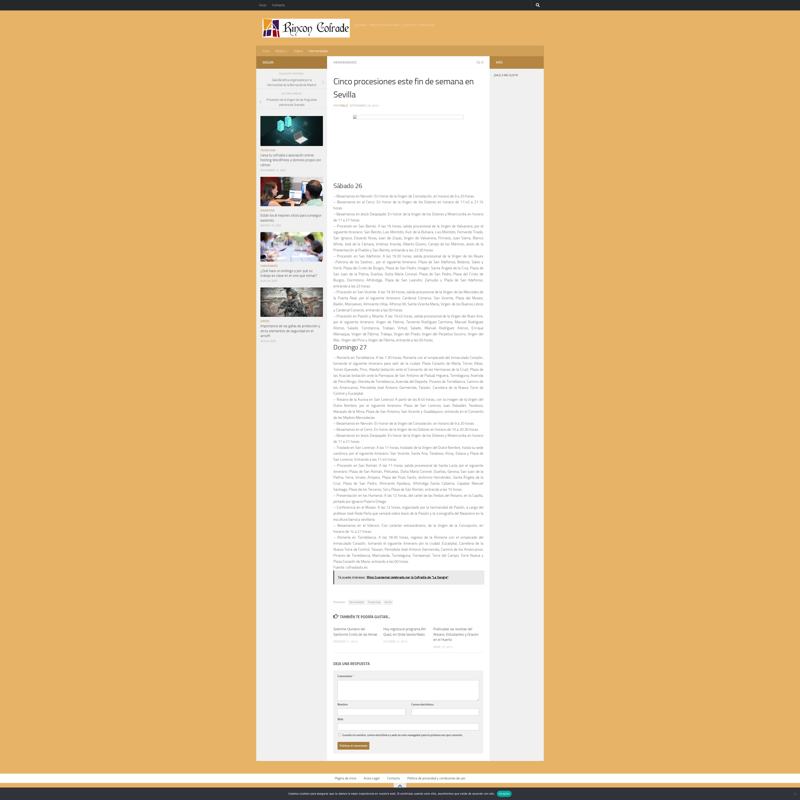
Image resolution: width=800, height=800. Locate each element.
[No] (795, 794)
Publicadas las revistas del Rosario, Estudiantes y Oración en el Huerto (456, 634)
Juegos (264, 321)
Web (340, 719)
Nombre (343, 704)
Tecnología (268, 150)
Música (280, 51)
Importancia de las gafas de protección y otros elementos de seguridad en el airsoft (290, 331)
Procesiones (374, 602)
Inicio (262, 5)
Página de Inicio (345, 778)
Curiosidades (269, 265)
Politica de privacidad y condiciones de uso (436, 778)
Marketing (267, 210)
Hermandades (318, 51)
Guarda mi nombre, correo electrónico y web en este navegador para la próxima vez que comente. (402, 735)
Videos (298, 51)
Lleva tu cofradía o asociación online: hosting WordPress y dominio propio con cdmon (290, 160)
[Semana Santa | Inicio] (306, 28)
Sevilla (388, 602)
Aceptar (504, 793)
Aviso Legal (372, 778)
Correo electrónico (422, 704)
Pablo (343, 105)
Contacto (278, 5)
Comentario (346, 676)
